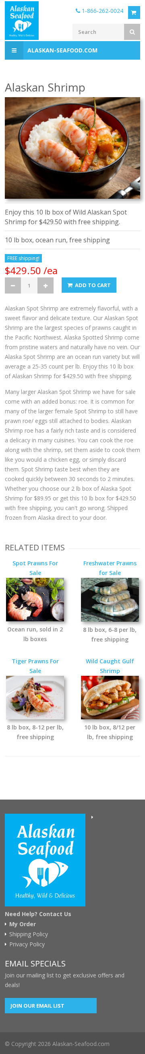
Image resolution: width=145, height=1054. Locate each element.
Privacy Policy (27, 944)
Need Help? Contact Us (38, 914)
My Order (22, 924)
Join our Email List (37, 1005)
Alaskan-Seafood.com (62, 50)
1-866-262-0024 (101, 11)
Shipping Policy (28, 934)
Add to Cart (92, 285)
